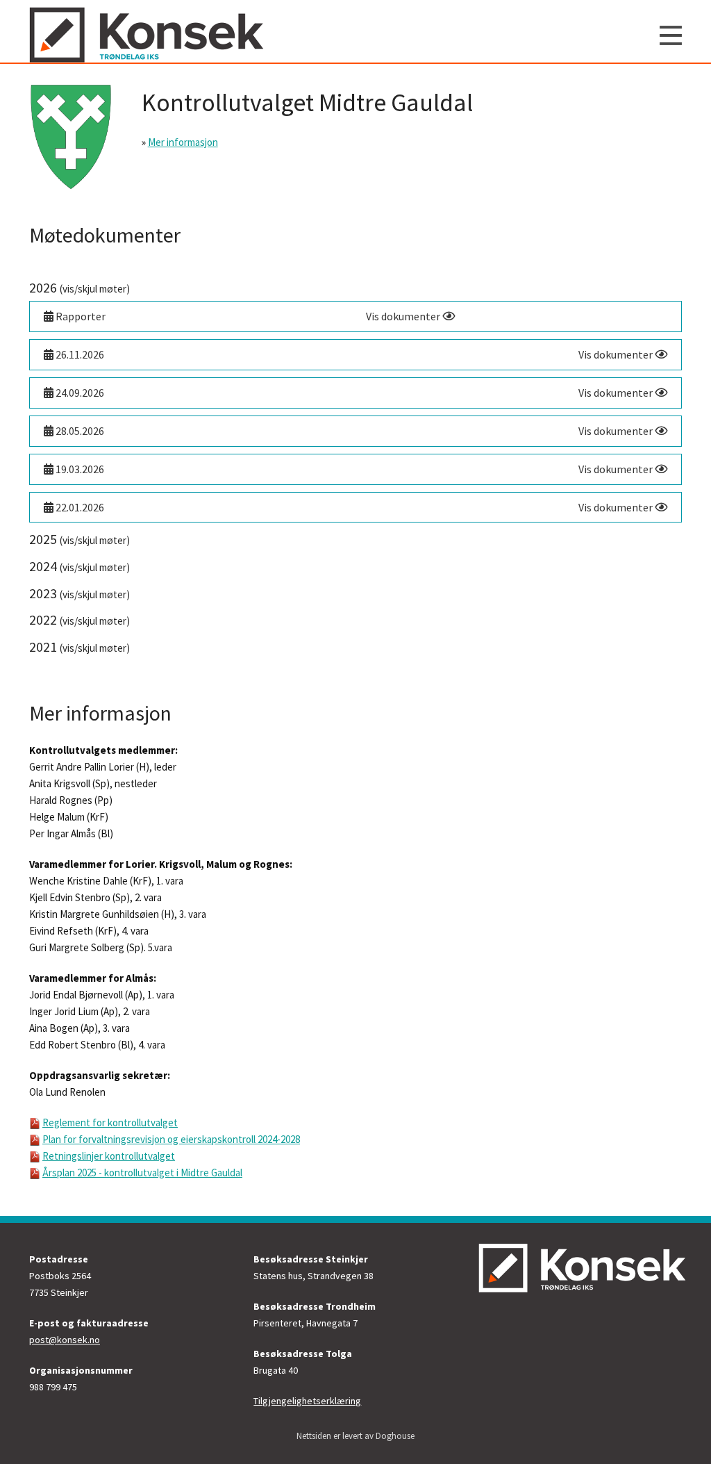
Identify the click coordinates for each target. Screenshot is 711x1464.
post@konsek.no (64, 1339)
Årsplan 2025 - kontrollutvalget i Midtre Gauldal (142, 1172)
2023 (79, 593)
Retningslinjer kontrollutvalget (108, 1155)
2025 (79, 539)
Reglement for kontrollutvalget (110, 1122)
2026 (79, 287)
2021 (79, 646)
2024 (79, 566)
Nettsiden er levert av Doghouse (355, 1436)
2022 (79, 619)
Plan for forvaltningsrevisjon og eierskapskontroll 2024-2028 (171, 1139)
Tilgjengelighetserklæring (307, 1401)
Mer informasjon (183, 142)
